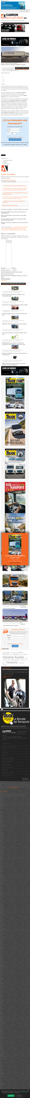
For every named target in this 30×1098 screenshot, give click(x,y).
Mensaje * (3, 268)
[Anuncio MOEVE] (13, 5)
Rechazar (19, 1095)
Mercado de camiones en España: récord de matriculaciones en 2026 (14, 223)
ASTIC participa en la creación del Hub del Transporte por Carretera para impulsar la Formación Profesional (14, 189)
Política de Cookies (6, 764)
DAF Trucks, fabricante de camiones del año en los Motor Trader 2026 (13, 216)
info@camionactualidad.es (9, 180)
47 (20, 588)
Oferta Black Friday (6, 743)
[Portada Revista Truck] (15, 392)
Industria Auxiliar (14, 657)
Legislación (5, 659)
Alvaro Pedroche (19, 291)
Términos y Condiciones (17, 137)
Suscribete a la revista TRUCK (8, 747)
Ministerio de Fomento (15, 660)
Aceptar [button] (1, 798)
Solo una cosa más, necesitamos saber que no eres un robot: (14, 276)
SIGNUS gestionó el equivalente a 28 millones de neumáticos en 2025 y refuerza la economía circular (13, 343)
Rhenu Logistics (6, 163)
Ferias (21, 654)
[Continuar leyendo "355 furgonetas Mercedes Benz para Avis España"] (15, 615)
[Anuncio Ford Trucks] (13, 28)
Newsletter (4, 755)
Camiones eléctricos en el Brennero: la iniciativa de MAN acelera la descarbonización (13, 219)
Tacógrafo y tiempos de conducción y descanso (13, 574)
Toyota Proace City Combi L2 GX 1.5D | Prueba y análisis (14, 304)
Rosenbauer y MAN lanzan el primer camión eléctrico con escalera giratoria (13, 212)
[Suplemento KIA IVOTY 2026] (15, 428)
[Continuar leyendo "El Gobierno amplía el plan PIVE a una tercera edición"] (15, 598)
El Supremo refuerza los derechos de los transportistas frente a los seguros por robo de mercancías (15, 197)
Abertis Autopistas (7, 652)
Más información (24, 1092)
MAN (9, 659)
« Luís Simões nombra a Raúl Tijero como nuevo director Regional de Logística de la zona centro (15, 228)
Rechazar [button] (2, 800)
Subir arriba (25, 779)
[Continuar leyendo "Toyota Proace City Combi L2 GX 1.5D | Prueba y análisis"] (15, 299)
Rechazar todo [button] (3, 790)
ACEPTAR (11, 1095)
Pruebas (6, 302)
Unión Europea (21, 662)
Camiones (5, 161)
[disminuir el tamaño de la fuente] (10, 70)
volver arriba (4, 280)
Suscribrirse (4, 770)
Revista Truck (5, 752)
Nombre (9, 635)
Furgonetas (25, 654)
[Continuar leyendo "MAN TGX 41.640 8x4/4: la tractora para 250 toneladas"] (15, 318)
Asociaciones (14, 652)
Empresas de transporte (7, 160)
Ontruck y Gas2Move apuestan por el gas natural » (16, 229)
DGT (11, 654)
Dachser (5, 162)
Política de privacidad (7, 761)
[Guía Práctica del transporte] (15, 497)
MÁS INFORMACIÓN (13, 787)
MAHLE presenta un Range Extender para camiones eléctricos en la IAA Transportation (13, 364)
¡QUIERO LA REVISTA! (15, 562)
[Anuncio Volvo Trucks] (15, 41)
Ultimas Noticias (8, 292)
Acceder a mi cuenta (6, 775)
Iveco (27, 657)
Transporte (12, 662)
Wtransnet (5, 664)
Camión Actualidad (10, 68)
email (9, 637)
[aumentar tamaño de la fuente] (11, 70)
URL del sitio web (18, 272)
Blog (5, 677)
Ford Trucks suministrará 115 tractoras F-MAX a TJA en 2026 (14, 209)
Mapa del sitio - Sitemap (7, 772)
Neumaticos (23, 659)
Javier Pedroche (6, 668)
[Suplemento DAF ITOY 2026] (15, 463)
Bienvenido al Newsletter (7, 758)
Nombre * (14, 268)
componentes (6, 654)
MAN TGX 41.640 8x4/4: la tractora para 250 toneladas (14, 324)
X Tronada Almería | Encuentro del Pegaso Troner (15, 185)
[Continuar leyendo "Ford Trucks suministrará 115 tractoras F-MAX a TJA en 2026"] (15, 326)
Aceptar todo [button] (3, 789)
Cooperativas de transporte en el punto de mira (13, 590)
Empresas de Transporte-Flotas (22, 68)
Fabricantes (7, 311)
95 (23, 571)
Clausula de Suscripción (7, 767)
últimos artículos (7, 676)
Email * (15, 270)
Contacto (4, 749)
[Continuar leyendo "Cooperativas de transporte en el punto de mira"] (15, 581)
